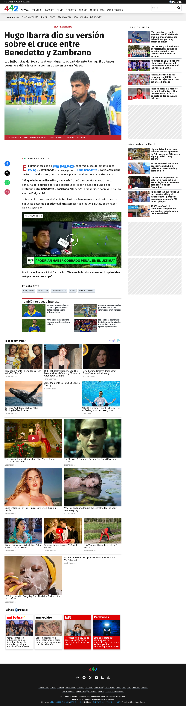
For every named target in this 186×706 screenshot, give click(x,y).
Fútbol (25, 10)
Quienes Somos (68, 691)
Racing (32, 170)
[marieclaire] (48, 618)
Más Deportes (115, 10)
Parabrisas (99, 687)
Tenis (60, 10)
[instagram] (78, 677)
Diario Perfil (43, 687)
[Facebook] (84, 678)
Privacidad (92, 691)
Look (118, 687)
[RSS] (102, 677)
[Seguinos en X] (90, 677)
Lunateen (136, 687)
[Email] (7, 192)
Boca (52, 17)
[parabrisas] (106, 618)
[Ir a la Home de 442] (11, 10)
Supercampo (109, 687)
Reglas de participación (114, 691)
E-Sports (71, 10)
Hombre (80, 687)
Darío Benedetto (59, 291)
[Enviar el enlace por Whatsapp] (7, 182)
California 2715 (55, 702)
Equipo (101, 691)
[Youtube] (96, 677)
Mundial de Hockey (90, 17)
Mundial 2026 (97, 10)
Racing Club (43, 291)
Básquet (49, 10)
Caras (53, 687)
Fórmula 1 (37, 10)
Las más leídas (138, 27)
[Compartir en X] (7, 173)
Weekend (89, 687)
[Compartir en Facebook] (7, 163)
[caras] (77, 618)
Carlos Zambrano (86, 291)
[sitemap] (108, 677)
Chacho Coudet (30, 17)
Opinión (82, 10)
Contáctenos (81, 691)
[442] (93, 669)
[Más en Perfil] (21, 610)
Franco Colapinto (68, 17)
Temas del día (11, 17)
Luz (124, 687)
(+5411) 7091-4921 (98, 702)
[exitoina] (19, 618)
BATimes (144, 687)
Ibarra (72, 291)
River (44, 17)
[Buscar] (178, 7)
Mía (129, 687)
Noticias (61, 687)
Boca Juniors (28, 291)
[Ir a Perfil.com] (175, 2)
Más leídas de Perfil (141, 144)
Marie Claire (70, 687)
